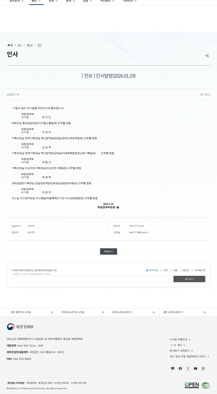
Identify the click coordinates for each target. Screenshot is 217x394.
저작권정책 (31, 383)
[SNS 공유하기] (207, 55)
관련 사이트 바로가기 (173, 312)
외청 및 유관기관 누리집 (73, 312)
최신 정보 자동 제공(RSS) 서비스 (188, 356)
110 (42, 352)
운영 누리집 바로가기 (122, 312)
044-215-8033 (22, 358)
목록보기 (108, 251)
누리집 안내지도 (61, 383)
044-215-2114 (27, 345)
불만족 (186, 270)
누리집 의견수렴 (78, 383)
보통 (175, 270)
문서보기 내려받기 (180, 350)
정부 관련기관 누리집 (21, 312)
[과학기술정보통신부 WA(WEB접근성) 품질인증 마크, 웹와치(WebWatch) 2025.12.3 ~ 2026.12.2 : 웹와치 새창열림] (205, 386)
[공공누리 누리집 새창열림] (192, 385)
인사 (40, 45)
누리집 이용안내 (178, 339)
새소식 (30, 45)
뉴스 (20, 45)
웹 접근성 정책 (45, 383)
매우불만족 (200, 270)
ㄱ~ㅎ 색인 (176, 345)
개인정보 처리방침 (15, 383)
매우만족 (153, 270)
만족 (165, 270)
